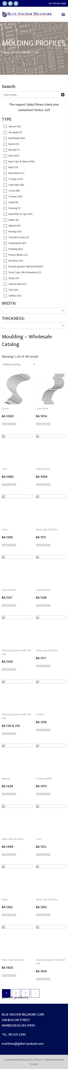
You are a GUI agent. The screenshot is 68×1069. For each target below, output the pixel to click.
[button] (63, 14)
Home (5, 52)
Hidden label (5, 126)
